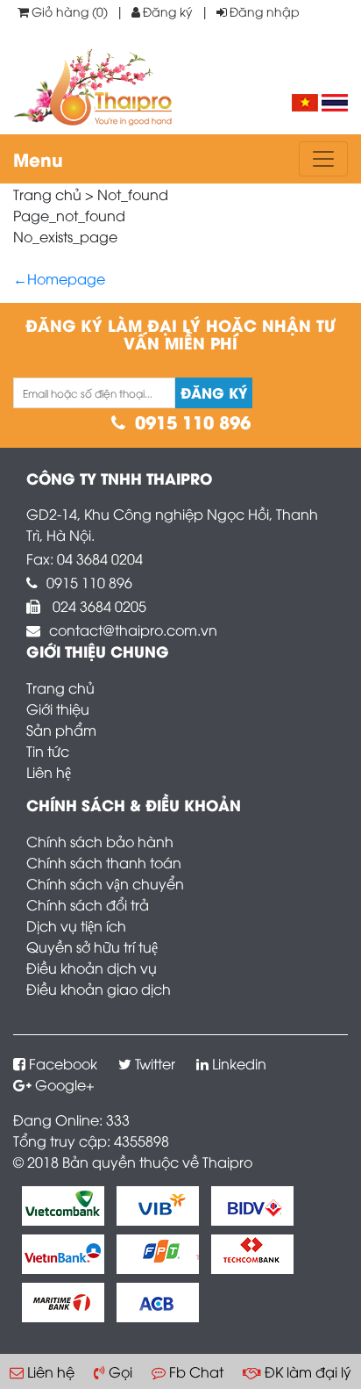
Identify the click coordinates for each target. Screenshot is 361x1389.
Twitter (155, 1063)
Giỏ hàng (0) (70, 11)
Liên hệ (48, 771)
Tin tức (47, 750)
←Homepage (59, 278)
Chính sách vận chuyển (105, 883)
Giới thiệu (57, 708)
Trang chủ (60, 687)
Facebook (63, 1063)
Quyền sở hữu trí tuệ (92, 946)
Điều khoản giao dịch (98, 988)
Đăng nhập (265, 11)
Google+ (65, 1084)
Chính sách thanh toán (103, 862)
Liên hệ (50, 1371)
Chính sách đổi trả (87, 904)
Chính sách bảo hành (99, 841)
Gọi (120, 1371)
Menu (38, 158)
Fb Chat (196, 1371)
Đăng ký (168, 11)
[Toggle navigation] (323, 158)
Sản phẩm (61, 729)
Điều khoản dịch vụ (91, 967)
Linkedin (239, 1063)
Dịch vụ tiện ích (76, 925)
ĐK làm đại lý (308, 1371)
